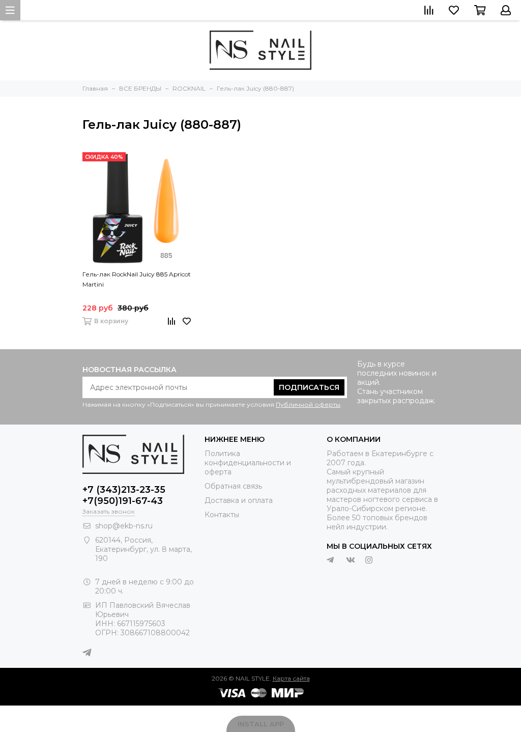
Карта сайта (291, 678)
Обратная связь (233, 486)
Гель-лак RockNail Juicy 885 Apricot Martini (136, 279)
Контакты (222, 514)
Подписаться (309, 387)
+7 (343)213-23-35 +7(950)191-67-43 (123, 495)
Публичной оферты (308, 404)
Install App (260, 724)
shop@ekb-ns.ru (124, 525)
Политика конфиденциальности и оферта (248, 462)
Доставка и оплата (239, 500)
